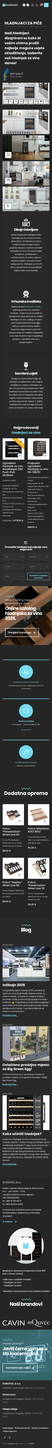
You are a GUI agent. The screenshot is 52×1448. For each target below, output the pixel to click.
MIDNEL (31, 1444)
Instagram (10, 1437)
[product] (38, 449)
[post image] (26, 963)
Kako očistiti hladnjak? (22, 1134)
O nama (8, 1221)
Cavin (38, 306)
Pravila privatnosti (22, 1428)
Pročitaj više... (10, 1015)
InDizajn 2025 (14, 985)
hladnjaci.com (12, 1444)
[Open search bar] (37, 5)
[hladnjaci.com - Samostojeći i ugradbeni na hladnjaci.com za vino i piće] (8, 5)
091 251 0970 (26, 730)
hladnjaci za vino (26, 432)
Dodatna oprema (26, 793)
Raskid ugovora (9, 1431)
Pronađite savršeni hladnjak (38, 576)
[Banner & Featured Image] (26, 122)
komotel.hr (40, 1388)
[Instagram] (27, 5)
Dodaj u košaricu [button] (20, 455)
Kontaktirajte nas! (18, 1368)
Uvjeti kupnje (8, 1428)
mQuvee (29, 306)
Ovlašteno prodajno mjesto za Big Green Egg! (26, 1067)
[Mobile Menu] (46, 5)
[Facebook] (24, 5)
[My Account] (32, 4)
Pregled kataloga (20, 632)
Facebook (5, 1437)
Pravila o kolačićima (40, 1428)
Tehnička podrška (26, 721)
